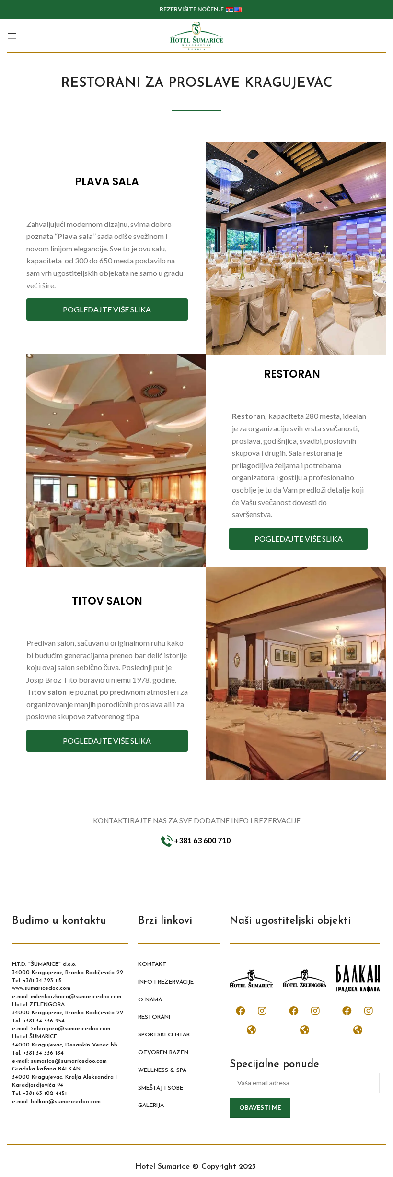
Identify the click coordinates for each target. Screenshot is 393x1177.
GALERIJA (151, 1105)
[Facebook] (240, 1011)
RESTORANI (154, 1017)
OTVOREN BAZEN (163, 1053)
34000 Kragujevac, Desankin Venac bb (64, 1045)
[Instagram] (262, 1011)
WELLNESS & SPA (162, 1070)
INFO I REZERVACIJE (166, 982)
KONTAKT (152, 964)
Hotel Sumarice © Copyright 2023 (196, 1167)
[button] (107, 309)
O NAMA (150, 1000)
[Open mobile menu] (12, 36)
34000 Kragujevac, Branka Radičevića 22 (67, 972)
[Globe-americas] (251, 1030)
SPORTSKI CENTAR (164, 1035)
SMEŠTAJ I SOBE (160, 1088)
